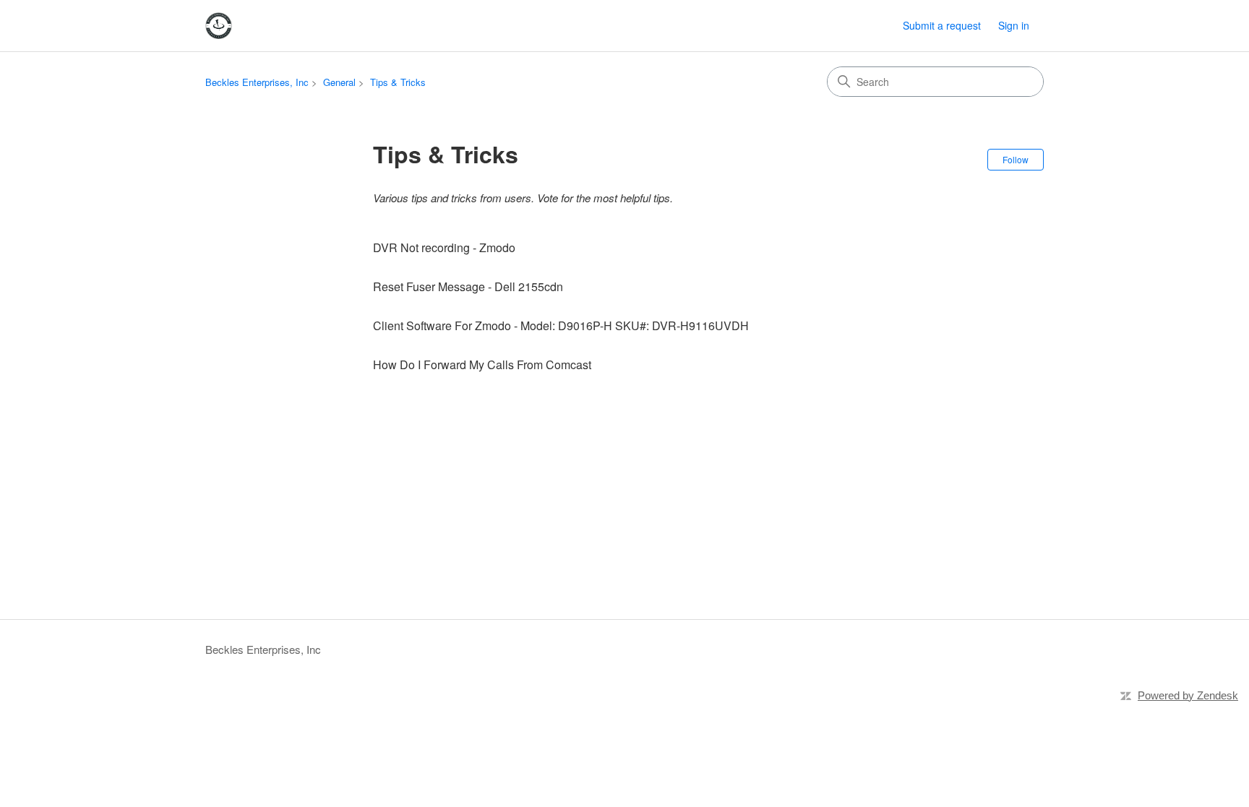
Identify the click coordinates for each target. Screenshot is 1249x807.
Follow (1016, 159)
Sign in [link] (1013, 25)
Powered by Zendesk (1188, 695)
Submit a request (942, 25)
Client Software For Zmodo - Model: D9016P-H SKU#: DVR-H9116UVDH (561, 325)
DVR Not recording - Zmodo (444, 247)
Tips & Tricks (398, 82)
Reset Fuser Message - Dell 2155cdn (468, 286)
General (339, 82)
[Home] (218, 25)
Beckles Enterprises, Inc (257, 82)
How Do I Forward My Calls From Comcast (482, 364)
